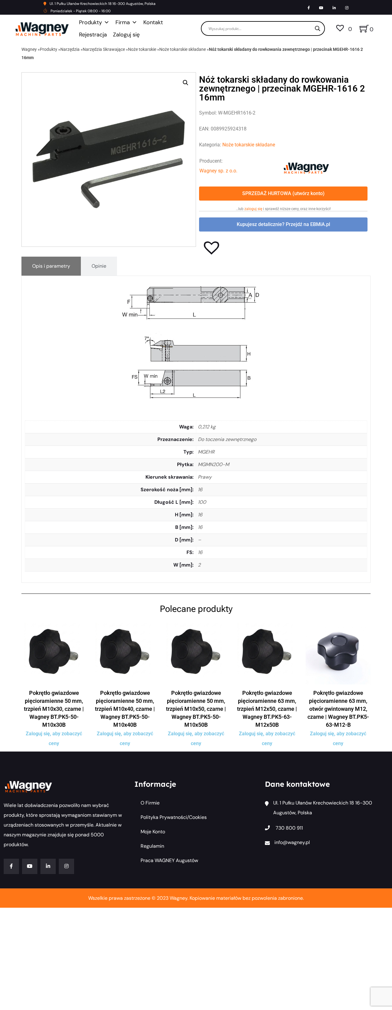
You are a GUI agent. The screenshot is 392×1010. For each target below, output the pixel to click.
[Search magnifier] (317, 28)
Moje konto (153, 831)
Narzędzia (70, 49)
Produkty (90, 22)
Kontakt (153, 22)
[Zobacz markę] (306, 167)
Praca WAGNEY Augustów (169, 860)
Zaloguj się (126, 34)
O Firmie (150, 803)
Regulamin (152, 846)
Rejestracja (93, 34)
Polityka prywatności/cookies (174, 817)
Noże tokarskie (142, 49)
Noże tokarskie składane (182, 49)
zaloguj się (253, 209)
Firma (122, 22)
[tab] (51, 266)
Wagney (29, 49)
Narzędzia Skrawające (104, 49)
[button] (185, 82)
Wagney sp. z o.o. (218, 171)
